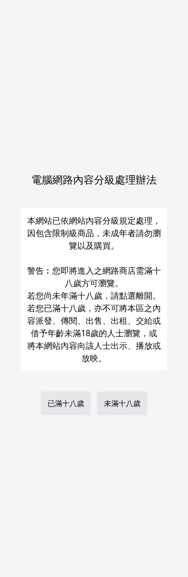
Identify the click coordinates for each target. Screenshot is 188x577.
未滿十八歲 (122, 403)
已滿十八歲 (66, 403)
